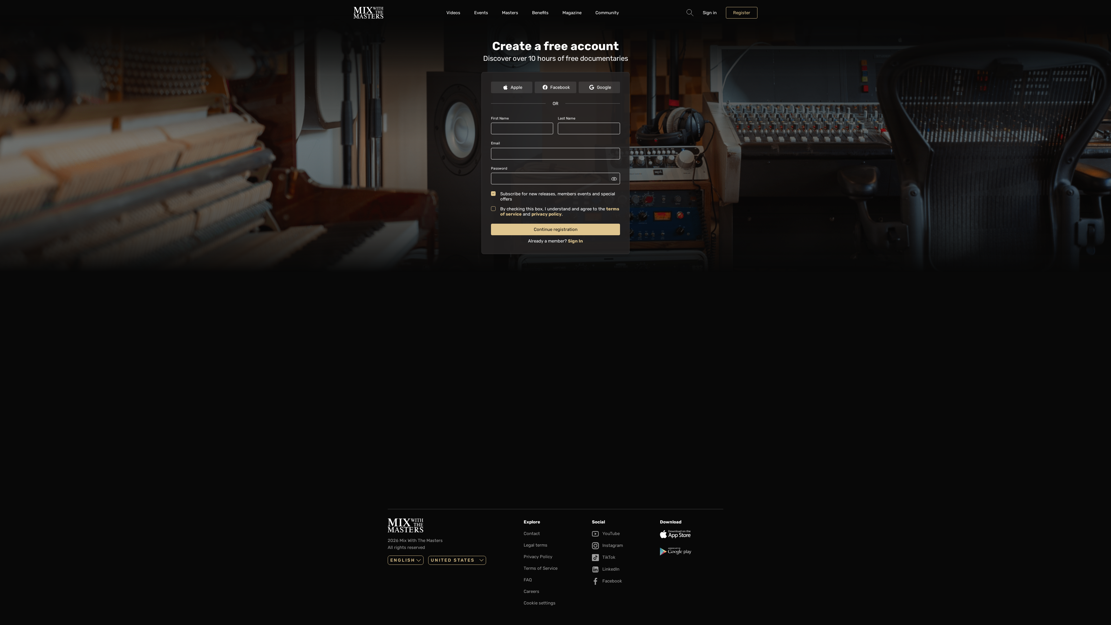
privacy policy (546, 214)
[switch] (614, 178)
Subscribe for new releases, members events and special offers (557, 196)
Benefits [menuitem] (540, 12)
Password (499, 168)
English (402, 560)
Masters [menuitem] (510, 12)
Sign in (710, 12)
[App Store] (691, 534)
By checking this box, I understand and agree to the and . (559, 211)
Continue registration (555, 229)
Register (741, 12)
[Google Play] (691, 551)
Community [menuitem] (607, 12)
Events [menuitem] (481, 12)
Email (495, 143)
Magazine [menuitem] (572, 12)
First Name (500, 118)
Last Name (566, 118)
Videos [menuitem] (453, 12)
